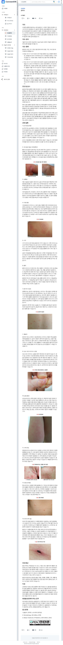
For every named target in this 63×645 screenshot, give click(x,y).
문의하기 (38, 642)
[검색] (54, 2)
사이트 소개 (25, 642)
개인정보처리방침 (32, 642)
